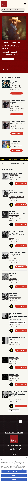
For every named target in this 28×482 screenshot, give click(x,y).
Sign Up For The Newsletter (14, 432)
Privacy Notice (23, 469)
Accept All (14, 479)
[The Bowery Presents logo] (4, 4)
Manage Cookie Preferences (14, 471)
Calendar (14, 452)
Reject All (14, 475)
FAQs (14, 454)
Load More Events (14, 411)
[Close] (26, 457)
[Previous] (3, 68)
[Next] (7, 68)
